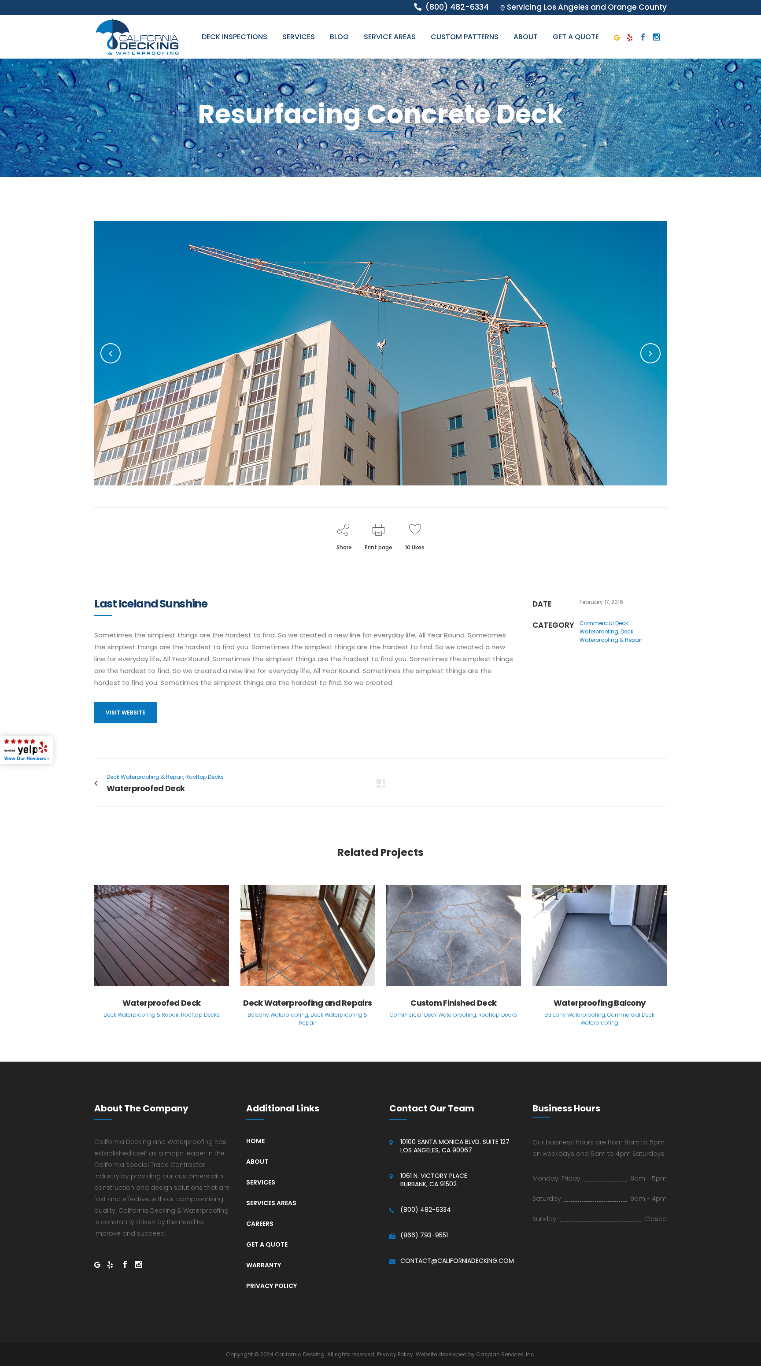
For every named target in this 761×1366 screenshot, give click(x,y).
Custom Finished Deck (453, 1002)
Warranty (263, 1265)
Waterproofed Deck (161, 1002)
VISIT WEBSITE (125, 712)
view (162, 934)
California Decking (300, 1354)
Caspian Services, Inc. (506, 1354)
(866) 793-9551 (424, 1235)
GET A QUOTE (267, 1244)
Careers (259, 1223)
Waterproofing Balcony (599, 1002)
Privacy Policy (271, 1285)
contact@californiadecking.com (457, 1261)
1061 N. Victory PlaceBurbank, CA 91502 (433, 1180)
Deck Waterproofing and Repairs (307, 1002)
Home (255, 1140)
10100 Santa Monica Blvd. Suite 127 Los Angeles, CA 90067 (455, 1146)
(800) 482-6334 (425, 1210)
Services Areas (271, 1203)
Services (260, 1182)
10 (415, 547)
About (257, 1161)
